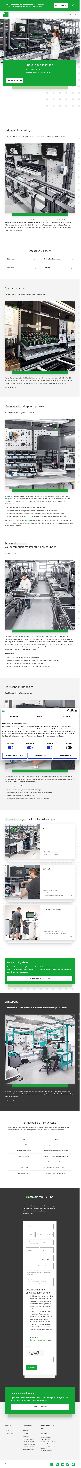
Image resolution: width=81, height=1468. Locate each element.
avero (7, 496)
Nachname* (49, 1234)
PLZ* (43, 1250)
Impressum (26, 1431)
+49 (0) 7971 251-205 (51, 1441)
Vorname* (39, 1234)
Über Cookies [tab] (65, 716)
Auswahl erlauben (40, 756)
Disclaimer (25, 1434)
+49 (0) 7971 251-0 (45, 1439)
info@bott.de (48, 1443)
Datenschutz (26, 1436)
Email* (29, 1241)
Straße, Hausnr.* (30, 1251)
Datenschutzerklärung (37, 1340)
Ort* (29, 1258)
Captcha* (29, 1347)
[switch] (30, 747)
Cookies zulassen (65, 756)
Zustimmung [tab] (13, 716)
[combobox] (30, 1234)
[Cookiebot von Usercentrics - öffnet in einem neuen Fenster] (68, 710)
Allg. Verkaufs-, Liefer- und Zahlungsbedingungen (29, 1440)
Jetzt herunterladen (11, 1101)
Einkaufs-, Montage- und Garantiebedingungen (29, 1445)
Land (43, 1257)
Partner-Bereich (9, 1434)
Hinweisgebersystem (28, 1450)
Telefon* (44, 1242)
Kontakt (7, 1431)
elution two (29, 520)
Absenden (31, 1367)
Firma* (29, 1227)
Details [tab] (39, 716)
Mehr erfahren (9, 387)
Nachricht (30, 1279)
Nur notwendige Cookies (14, 756)
